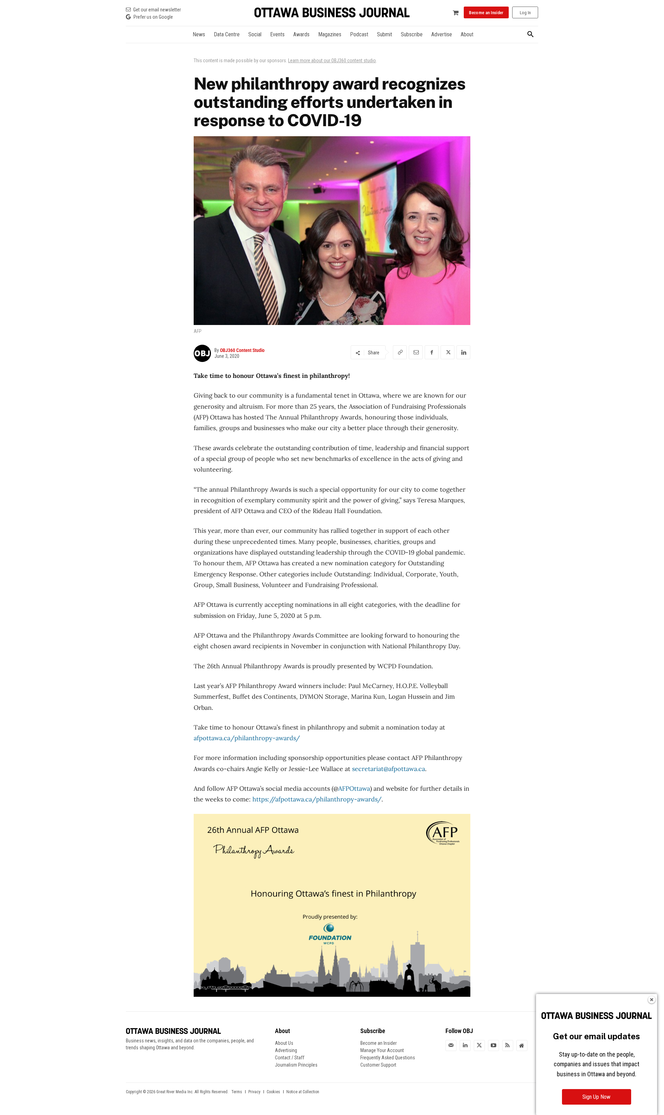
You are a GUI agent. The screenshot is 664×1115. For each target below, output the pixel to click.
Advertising (286, 1050)
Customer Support (378, 1065)
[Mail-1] (450, 1045)
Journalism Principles (296, 1065)
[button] (530, 34)
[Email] (416, 352)
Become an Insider (378, 1043)
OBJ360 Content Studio (242, 350)
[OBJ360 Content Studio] (204, 353)
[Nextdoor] (521, 1045)
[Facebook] (432, 352)
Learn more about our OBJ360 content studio (332, 60)
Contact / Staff (289, 1057)
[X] (447, 352)
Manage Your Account (382, 1050)
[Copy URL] (400, 352)
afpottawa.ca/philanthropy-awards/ (247, 738)
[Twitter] (479, 1045)
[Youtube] (493, 1045)
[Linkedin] (463, 352)
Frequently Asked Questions (387, 1057)
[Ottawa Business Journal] (332, 12)
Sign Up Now (596, 1097)
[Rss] (507, 1045)
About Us (284, 1043)
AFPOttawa (354, 788)
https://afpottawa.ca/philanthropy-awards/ (316, 799)
